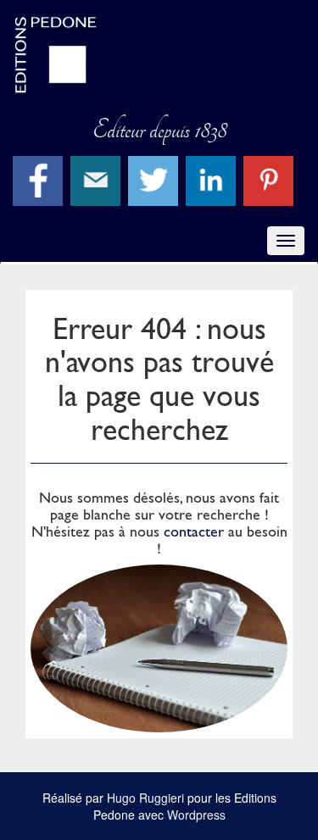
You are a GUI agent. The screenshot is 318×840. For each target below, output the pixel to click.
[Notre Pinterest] (270, 178)
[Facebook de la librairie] (40, 178)
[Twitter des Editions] (155, 178)
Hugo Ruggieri (145, 797)
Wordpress (196, 814)
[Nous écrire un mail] (97, 178)
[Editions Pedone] (159, 55)
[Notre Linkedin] (213, 178)
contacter (194, 531)
